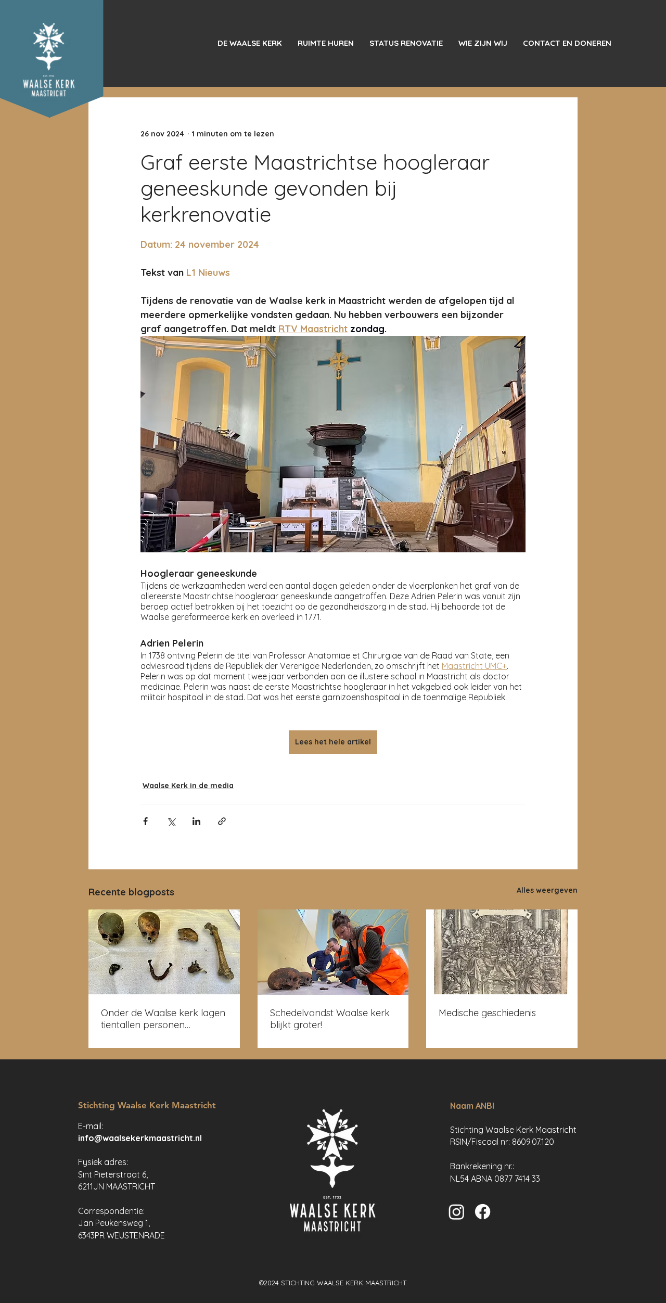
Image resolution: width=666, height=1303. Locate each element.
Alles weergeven (547, 890)
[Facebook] (482, 1211)
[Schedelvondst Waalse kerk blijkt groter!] (333, 952)
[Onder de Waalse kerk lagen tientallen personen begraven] (164, 951)
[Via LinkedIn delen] (196, 821)
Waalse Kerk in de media (188, 785)
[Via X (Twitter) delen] (171, 821)
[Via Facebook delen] (145, 821)
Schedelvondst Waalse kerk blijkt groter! (330, 1019)
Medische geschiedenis (487, 1013)
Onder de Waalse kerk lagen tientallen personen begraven (163, 1019)
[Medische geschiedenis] (502, 951)
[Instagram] (456, 1211)
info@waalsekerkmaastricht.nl (140, 1138)
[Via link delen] (222, 821)
